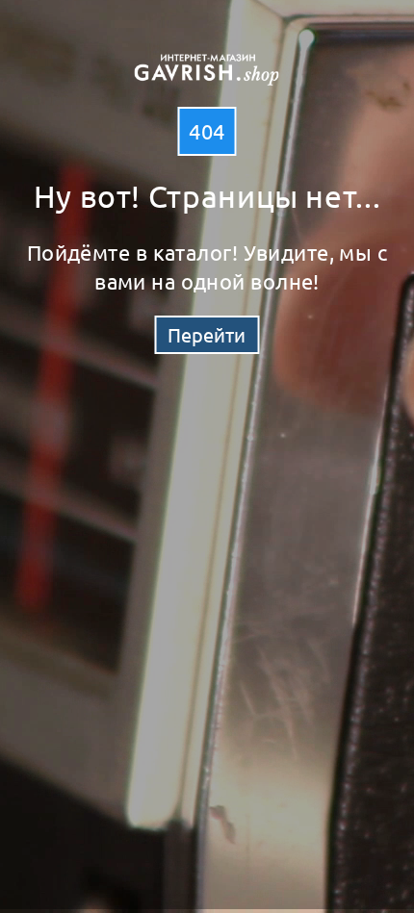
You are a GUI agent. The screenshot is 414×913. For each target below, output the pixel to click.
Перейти (207, 334)
